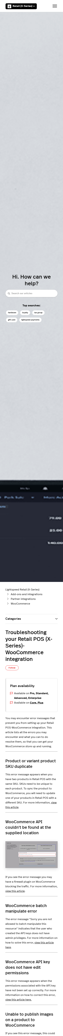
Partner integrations (23, 599)
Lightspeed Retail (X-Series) (22, 589)
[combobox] (31, 293)
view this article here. (18, 999)
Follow (12, 668)
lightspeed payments (30, 320)
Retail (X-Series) (22, 6)
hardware (12, 313)
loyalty (25, 313)
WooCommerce (20, 603)
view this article (15, 891)
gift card (11, 320)
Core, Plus (36, 702)
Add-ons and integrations (26, 594)
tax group (38, 313)
